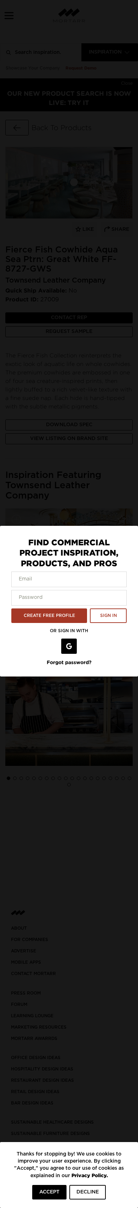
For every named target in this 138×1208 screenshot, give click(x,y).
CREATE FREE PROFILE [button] (49, 615)
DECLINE (87, 1192)
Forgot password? (69, 662)
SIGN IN (108, 615)
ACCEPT (49, 1192)
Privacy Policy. (89, 1175)
